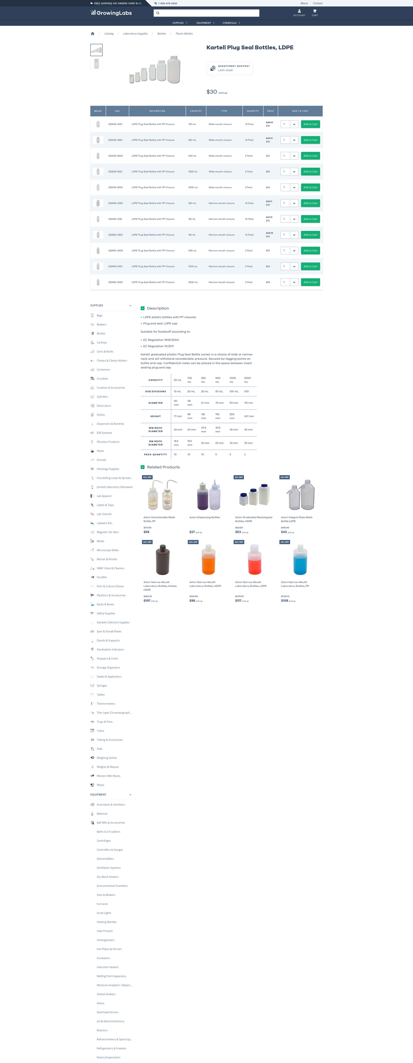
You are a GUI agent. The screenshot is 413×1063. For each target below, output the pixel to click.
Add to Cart (310, 124)
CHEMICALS (230, 22)
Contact (318, 3)
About (304, 3)
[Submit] (157, 13)
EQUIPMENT (204, 22)
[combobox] (206, 13)
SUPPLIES (178, 22)
